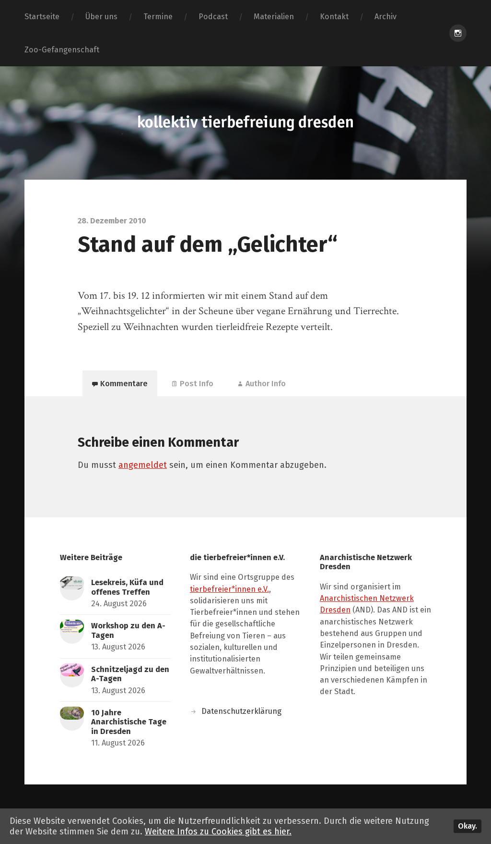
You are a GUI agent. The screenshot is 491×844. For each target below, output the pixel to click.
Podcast (213, 16)
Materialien (274, 16)
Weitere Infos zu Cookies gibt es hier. (218, 831)
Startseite (41, 16)
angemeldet (142, 465)
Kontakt (334, 16)
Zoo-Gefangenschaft (61, 49)
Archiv (385, 16)
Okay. (467, 826)
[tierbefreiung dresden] (245, 123)
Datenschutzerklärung (241, 711)
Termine (158, 16)
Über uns (101, 16)
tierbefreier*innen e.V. (229, 589)
